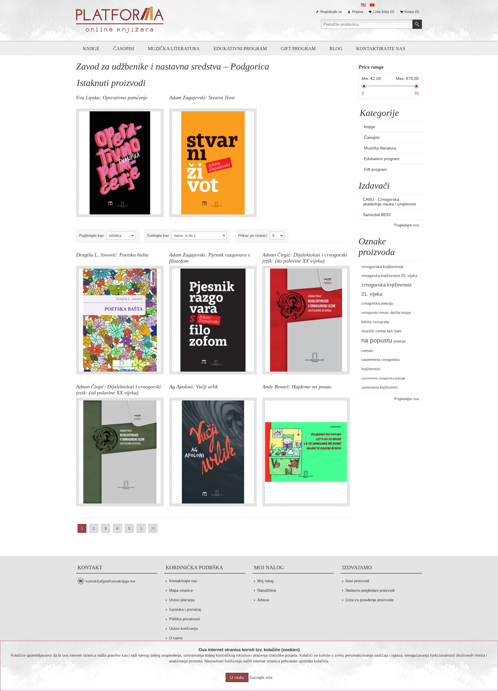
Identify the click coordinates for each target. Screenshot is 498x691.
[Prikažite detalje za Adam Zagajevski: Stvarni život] (213, 162)
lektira (366, 322)
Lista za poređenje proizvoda (369, 600)
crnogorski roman (375, 313)
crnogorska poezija (377, 304)
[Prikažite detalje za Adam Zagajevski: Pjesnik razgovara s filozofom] (213, 320)
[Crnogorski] (372, 4)
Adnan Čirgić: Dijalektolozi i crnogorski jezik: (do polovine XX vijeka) (304, 258)
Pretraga (417, 24)
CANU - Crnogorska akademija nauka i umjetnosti (389, 201)
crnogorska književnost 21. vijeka (386, 289)
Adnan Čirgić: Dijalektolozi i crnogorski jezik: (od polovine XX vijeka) (118, 390)
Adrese (263, 600)
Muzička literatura (174, 48)
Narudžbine (266, 590)
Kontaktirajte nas (380, 48)
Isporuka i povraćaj (185, 609)
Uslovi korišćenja (183, 628)
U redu (237, 677)
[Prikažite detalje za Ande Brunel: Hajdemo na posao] (306, 451)
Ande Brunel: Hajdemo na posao (296, 386)
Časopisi (123, 48)
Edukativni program (240, 48)
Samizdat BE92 (377, 214)
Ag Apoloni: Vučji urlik (193, 386)
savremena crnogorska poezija (383, 378)
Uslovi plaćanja (182, 600)
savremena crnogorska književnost (380, 364)
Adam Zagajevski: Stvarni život (202, 97)
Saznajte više (261, 677)
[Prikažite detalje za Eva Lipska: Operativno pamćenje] (120, 162)
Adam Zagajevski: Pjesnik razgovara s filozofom (209, 258)
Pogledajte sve (406, 225)
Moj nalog (265, 581)
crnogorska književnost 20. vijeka (389, 276)
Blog (335, 48)
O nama (175, 638)
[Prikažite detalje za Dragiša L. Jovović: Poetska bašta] (120, 320)
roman (367, 350)
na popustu (376, 340)
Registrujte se (331, 12)
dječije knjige (400, 313)
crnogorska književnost (382, 266)
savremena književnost (379, 387)
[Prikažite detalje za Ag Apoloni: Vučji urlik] (213, 451)
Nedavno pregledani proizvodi (370, 590)
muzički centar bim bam (381, 331)
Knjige (91, 48)
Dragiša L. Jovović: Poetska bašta (112, 255)
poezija (399, 341)
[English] (363, 4)
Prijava (357, 12)
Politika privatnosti (184, 619)
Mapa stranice (181, 590)
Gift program (298, 48)
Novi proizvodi (357, 581)
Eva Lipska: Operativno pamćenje (112, 97)
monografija (381, 322)
